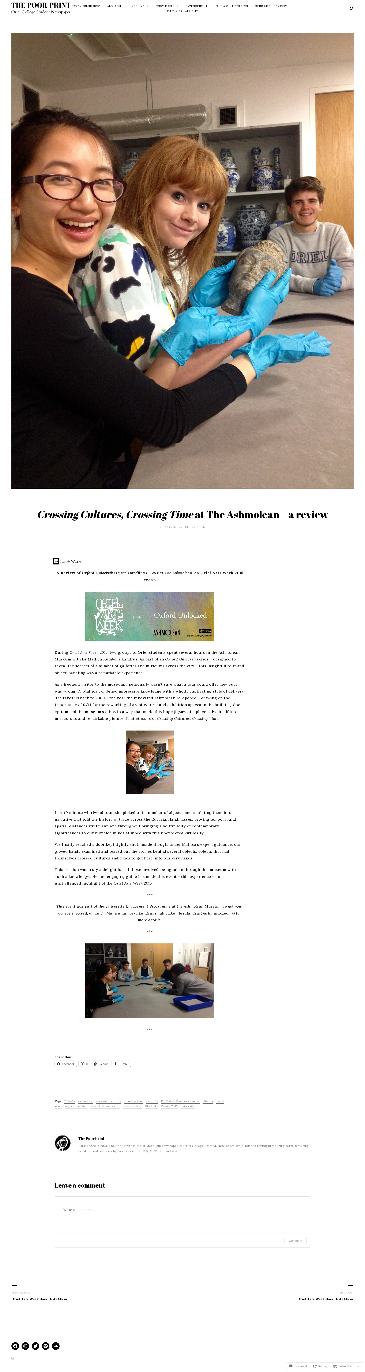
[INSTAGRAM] (25, 1346)
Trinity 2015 (169, 1106)
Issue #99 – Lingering (231, 6)
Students (151, 1106)
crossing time (133, 1101)
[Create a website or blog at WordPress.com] (12, 1358)
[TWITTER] (35, 1346)
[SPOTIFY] (45, 1346)
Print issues (164, 6)
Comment (295, 1240)
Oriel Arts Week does (39, 1296)
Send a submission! (86, 6)
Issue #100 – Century (271, 6)
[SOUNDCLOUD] (56, 1346)
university (188, 1106)
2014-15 (69, 1101)
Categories (194, 6)
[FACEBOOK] (15, 1346)
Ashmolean (85, 1101)
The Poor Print (195, 527)
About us (114, 6)
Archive (138, 6)
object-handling (76, 1106)
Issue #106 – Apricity (182, 11)
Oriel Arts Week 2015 (105, 1106)
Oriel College (132, 1106)
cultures (152, 1101)
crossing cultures (108, 1101)
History (208, 1101)
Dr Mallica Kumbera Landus (180, 1101)
